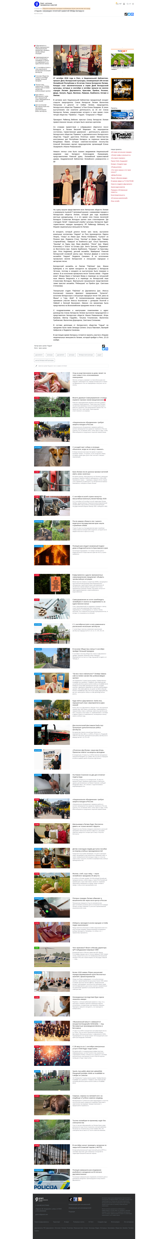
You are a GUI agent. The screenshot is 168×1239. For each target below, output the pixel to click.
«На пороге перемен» (118, 158)
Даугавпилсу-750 (40, 1228)
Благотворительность (118, 195)
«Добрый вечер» (116, 175)
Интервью (103, 1228)
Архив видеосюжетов (118, 187)
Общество (118, 1228)
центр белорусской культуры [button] (44, 360)
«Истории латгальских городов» (121, 152)
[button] (132, 3)
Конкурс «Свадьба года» (119, 164)
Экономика (111, 1228)
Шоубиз (125, 1228)
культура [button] (50, 355)
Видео (97, 1228)
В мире (66, 1222)
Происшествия (78, 1228)
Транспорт (56, 1222)
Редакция (72, 1211)
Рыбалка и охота (78, 1222)
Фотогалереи (115, 1222)
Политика (70, 1228)
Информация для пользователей (79, 1204)
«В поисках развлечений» (119, 198)
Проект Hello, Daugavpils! (119, 161)
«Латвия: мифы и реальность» (121, 155)
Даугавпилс (50, 1228)
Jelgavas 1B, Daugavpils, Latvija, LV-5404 (48, 1209)
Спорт (86, 1228)
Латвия (63, 1228)
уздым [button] (99, 355)
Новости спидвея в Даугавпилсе (121, 184)
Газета (36, 1231)
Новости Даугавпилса (41, 1222)
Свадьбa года (102, 1222)
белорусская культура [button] (86, 355)
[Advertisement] (84, 31)
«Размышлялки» (116, 167)
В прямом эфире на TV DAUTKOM (122, 181)
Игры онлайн (115, 201)
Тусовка (131, 1228)
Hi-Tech (91, 1222)
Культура (92, 1228)
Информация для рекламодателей (80, 1208)
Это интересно (129, 1222)
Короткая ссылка (38, 13)
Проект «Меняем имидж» (119, 178)
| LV (130, 3)
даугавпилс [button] (39, 355)
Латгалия (58, 1228)
